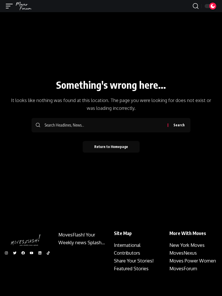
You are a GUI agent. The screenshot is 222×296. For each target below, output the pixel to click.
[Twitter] (14, 252)
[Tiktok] (48, 252)
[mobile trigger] (11, 6)
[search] (195, 6)
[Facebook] (23, 252)
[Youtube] (31, 252)
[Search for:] (104, 125)
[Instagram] (6, 252)
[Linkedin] (39, 252)
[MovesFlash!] (24, 6)
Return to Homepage (111, 147)
